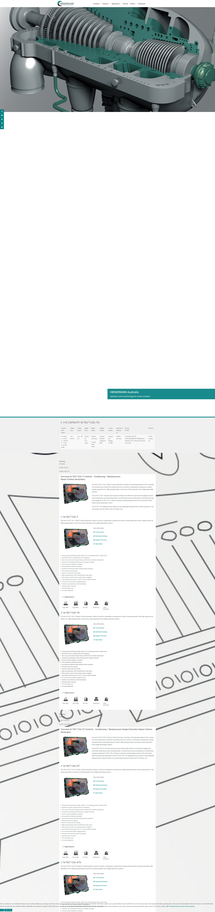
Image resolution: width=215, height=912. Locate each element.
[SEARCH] (2, 111)
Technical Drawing (101, 536)
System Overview (101, 540)
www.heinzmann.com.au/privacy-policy (182, 906)
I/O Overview (99, 532)
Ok (2, 910)
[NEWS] (2, 127)
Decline (8, 910)
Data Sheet (98, 544)
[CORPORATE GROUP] (2, 123)
